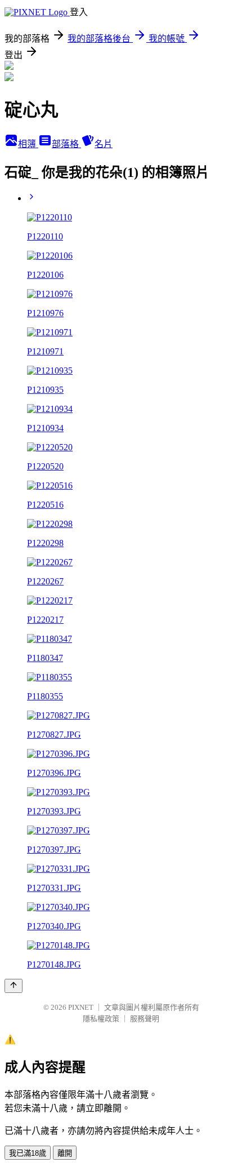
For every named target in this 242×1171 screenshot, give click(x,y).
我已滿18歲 (27, 1153)
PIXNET (80, 1007)
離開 (64, 1153)
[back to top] (14, 986)
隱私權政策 (101, 1018)
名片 (104, 144)
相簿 (28, 144)
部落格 (66, 144)
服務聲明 (144, 1018)
